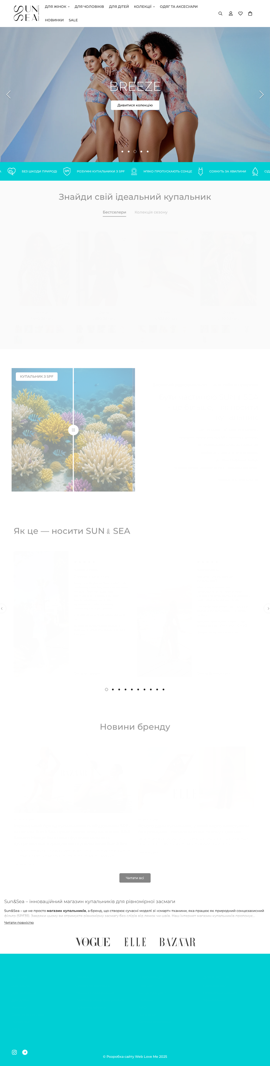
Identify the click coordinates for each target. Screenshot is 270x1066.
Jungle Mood (18, 335)
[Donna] (228, 264)
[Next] (261, 94)
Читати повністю (19, 923)
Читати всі (135, 876)
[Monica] (42, 264)
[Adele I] (166, 264)
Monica (41, 308)
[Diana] (104, 264)
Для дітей (119, 7)
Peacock (112, 325)
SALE (73, 20)
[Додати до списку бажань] (61, 235)
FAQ (142, 1003)
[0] (250, 13)
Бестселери (114, 210)
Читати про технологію (238, 476)
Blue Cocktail (28, 325)
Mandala (49, 325)
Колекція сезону (151, 210)
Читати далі (24, 860)
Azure (236, 325)
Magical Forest (60, 325)
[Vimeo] (25, 1052)
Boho (204, 335)
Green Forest (39, 325)
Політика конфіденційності (100, 996)
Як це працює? (152, 989)
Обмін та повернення (95, 989)
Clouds (142, 335)
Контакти (147, 1010)
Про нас (146, 982)
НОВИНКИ (54, 20)
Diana (104, 308)
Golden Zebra (90, 325)
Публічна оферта (91, 1003)
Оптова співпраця (155, 1018)
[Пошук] (220, 13)
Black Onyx (174, 325)
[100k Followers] (14, 1052)
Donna (228, 308)
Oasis (247, 325)
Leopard (18, 325)
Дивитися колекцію (135, 105)
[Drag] (73, 427)
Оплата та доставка (93, 982)
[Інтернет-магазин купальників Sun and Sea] (26, 13)
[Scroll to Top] (262, 1043)
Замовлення (214, 996)
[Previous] (8, 94)
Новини (146, 996)
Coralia (122, 325)
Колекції (142, 7)
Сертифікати (214, 982)
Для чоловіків (89, 7)
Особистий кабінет (220, 989)
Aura (184, 325)
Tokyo (215, 325)
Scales (163, 325)
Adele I (166, 308)
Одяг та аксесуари (179, 7)
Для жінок (55, 7)
